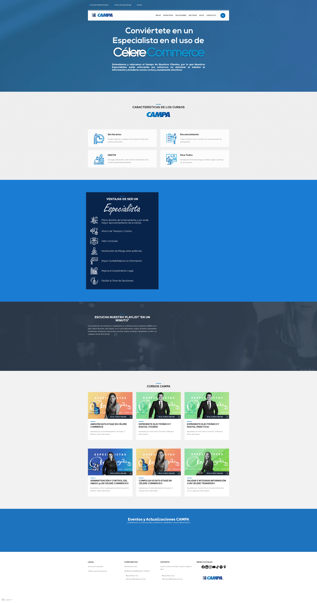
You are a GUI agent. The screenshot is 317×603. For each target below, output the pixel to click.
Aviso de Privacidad (95, 566)
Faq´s (201, 15)
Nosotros (168, 15)
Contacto (211, 15)
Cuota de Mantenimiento (99, 5)
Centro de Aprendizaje (122, 5)
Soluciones (180, 15)
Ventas (139, 5)
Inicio (158, 15)
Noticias (193, 15)
